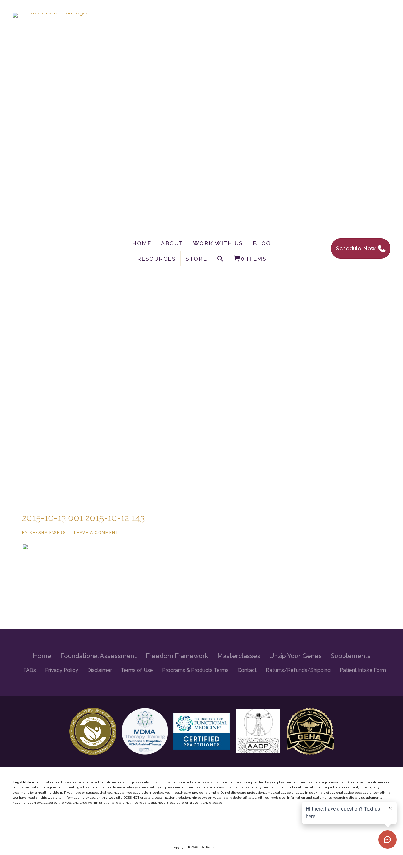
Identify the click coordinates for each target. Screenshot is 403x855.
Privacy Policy (61, 670)
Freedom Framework (177, 656)
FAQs (29, 670)
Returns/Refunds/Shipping (298, 670)
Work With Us (218, 243)
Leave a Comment (96, 532)
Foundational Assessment (98, 656)
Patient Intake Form (363, 670)
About (172, 243)
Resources (156, 258)
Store (196, 258)
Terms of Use (137, 670)
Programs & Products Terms (195, 670)
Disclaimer (99, 670)
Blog (262, 243)
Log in (226, 847)
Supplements (351, 656)
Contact (247, 670)
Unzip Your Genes (296, 656)
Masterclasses (238, 656)
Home (141, 243)
